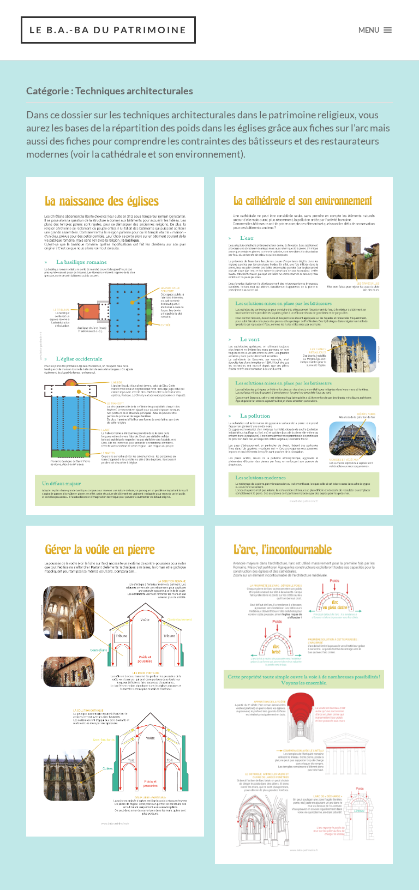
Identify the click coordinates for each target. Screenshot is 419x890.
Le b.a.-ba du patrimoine (108, 29)
